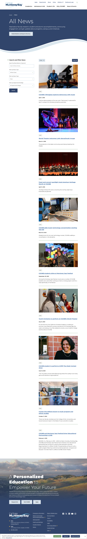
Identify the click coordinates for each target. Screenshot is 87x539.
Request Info (15, 502)
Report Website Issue (52, 513)
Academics (28, 6)
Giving (54, 2)
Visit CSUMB (27, 502)
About (49, 2)
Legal (48, 523)
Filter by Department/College (16, 82)
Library (34, 527)
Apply (36, 2)
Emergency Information (38, 513)
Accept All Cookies (75, 536)
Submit (13, 90)
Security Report (51, 515)
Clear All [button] (75, 60)
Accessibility (50, 520)
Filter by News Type (14, 69)
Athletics (60, 2)
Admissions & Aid (39, 6)
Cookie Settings (50, 528)
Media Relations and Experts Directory (21, 33)
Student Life (51, 6)
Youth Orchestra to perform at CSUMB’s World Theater (58, 319)
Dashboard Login (69, 2)
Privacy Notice (9, 537)
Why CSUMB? (61, 6)
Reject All (66, 536)
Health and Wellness (38, 522)
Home (10, 15)
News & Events (71, 6)
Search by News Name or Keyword (17, 63)
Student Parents (37, 524)
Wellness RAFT (36, 519)
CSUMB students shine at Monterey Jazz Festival (56, 273)
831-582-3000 (14, 529)
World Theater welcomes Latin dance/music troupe (57, 138)
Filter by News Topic (14, 76)
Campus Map (14, 524)
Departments (42, 2)
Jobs (48, 530)
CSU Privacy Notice (51, 525)
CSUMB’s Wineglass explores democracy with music (57, 95)
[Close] (85, 536)
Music (41, 60)
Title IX (48, 518)
